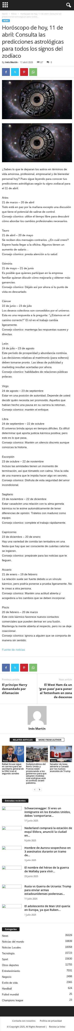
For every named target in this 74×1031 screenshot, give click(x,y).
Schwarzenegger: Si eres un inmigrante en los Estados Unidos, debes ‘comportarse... (47, 812)
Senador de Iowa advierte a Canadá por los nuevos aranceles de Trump (60, 768)
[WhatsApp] (33, 72)
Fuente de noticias (13, 649)
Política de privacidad (51, 1020)
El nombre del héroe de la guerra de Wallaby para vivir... (46, 869)
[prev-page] (35, 789)
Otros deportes (10, 965)
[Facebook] (6, 72)
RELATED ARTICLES (23, 739)
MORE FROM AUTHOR (49, 739)
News (14, 13)
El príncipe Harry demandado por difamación (14, 689)
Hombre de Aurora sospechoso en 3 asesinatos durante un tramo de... (47, 851)
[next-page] (39, 789)
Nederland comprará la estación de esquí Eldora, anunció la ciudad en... (48, 831)
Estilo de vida (10, 982)
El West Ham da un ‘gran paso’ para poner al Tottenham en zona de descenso (55, 691)
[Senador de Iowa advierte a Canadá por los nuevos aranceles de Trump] (61, 754)
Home (4, 13)
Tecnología (8, 953)
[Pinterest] (24, 72)
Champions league (12, 1000)
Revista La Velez (57, 1026)
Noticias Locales (11, 947)
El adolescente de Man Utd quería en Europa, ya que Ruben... (47, 908)
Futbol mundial (10, 994)
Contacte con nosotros (23, 1020)
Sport (5, 959)
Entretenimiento (11, 971)
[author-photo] (37, 715)
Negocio (6, 976)
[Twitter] (15, 72)
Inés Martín (11, 62)
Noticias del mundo (13, 941)
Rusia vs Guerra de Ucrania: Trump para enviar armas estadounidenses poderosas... (47, 890)
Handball (7, 988)
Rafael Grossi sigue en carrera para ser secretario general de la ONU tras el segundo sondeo (13, 769)
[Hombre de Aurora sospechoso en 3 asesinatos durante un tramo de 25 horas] (12, 853)
